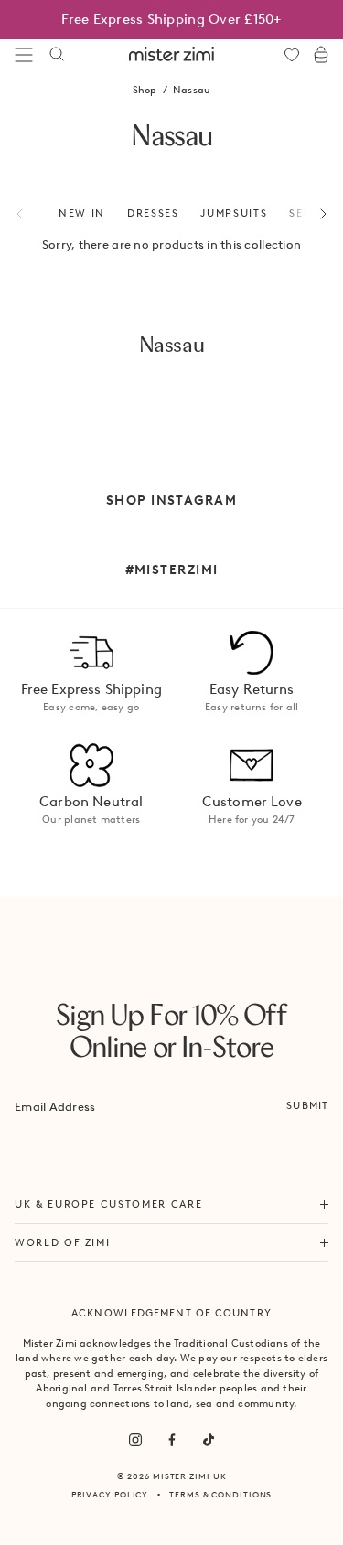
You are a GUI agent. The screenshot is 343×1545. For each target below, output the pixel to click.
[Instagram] (135, 1439)
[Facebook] (172, 1439)
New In (82, 213)
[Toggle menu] (23, 54)
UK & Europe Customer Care (108, 1204)
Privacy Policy (110, 1494)
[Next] (313, 214)
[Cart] (321, 54)
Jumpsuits (233, 213)
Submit (307, 1105)
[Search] (56, 54)
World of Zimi (62, 1242)
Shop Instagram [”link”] (171, 500)
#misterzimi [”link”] (172, 569)
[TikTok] (208, 1439)
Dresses (153, 213)
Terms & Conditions (220, 1494)
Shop (145, 89)
